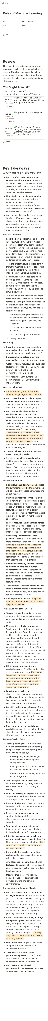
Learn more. (38, 94)
